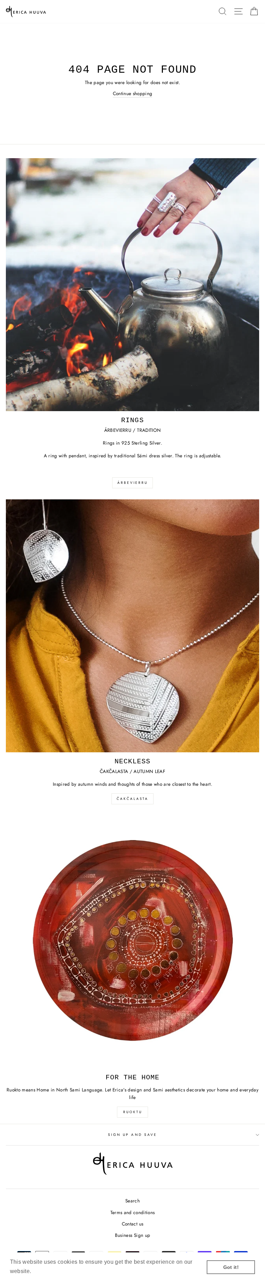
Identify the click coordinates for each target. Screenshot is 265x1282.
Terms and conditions (132, 1212)
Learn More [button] (48, 1271)
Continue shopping (133, 93)
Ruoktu (132, 1112)
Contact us (132, 1223)
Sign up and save (132, 1134)
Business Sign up (132, 1235)
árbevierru (132, 482)
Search (132, 1200)
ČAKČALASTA (132, 798)
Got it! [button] (231, 1267)
